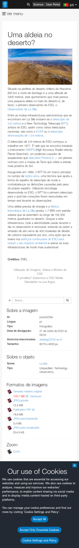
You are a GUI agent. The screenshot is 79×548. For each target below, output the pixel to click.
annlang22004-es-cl (51, 339)
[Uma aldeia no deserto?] (40, 67)
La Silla (43, 363)
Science (38, 4)
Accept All (39, 519)
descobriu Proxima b (41, 158)
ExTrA (39, 131)
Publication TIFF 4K (24, 409)
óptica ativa (32, 176)
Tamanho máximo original (27, 391)
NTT (64, 123)
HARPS (30, 149)
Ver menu (14, 13)
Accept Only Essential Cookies (39, 530)
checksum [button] (35, 396)
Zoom (16, 451)
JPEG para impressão (25, 418)
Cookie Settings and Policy (40, 540)
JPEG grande (20, 400)
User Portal (53, 4)
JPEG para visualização (26, 427)
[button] (27, 396)
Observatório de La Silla (22, 109)
